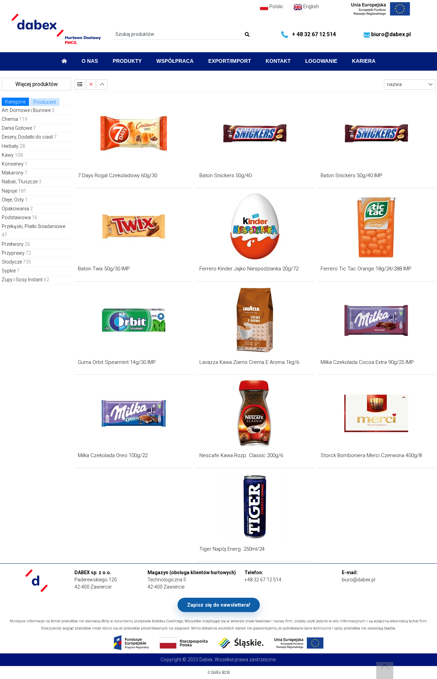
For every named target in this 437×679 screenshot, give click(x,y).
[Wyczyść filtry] (91, 84)
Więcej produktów (36, 84)
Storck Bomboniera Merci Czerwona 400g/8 (371, 455)
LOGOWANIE (321, 61)
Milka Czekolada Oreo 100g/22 (112, 455)
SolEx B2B (220, 672)
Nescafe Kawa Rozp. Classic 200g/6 (241, 455)
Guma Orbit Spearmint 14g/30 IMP (117, 362)
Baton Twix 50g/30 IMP (104, 269)
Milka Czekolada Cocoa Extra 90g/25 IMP (367, 362)
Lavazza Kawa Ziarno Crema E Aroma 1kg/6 (249, 362)
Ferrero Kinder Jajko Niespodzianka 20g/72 (248, 269)
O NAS (90, 61)
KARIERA (364, 61)
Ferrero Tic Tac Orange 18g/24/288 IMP (366, 269)
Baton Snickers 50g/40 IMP (351, 175)
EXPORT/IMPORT (229, 61)
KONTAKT (278, 61)
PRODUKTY (127, 61)
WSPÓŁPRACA (175, 61)
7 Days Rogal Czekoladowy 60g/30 (117, 175)
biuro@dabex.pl (391, 34)
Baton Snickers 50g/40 (225, 175)
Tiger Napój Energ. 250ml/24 (232, 549)
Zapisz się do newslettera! (218, 605)
